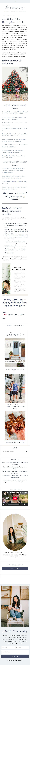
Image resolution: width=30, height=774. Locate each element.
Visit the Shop (15, 568)
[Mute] (24, 504)
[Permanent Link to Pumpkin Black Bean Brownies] (15, 440)
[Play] (3, 504)
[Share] (12, 309)
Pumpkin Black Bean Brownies (15, 442)
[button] (15, 1)
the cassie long (15, 8)
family (22, 325)
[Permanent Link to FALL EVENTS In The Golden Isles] (15, 366)
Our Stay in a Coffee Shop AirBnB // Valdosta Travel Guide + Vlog (15, 406)
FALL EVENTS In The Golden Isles (15, 370)
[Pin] (16, 309)
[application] (15, 498)
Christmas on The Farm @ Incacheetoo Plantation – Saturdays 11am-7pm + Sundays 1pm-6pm (13, 170)
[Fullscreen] (26, 504)
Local (3, 15)
